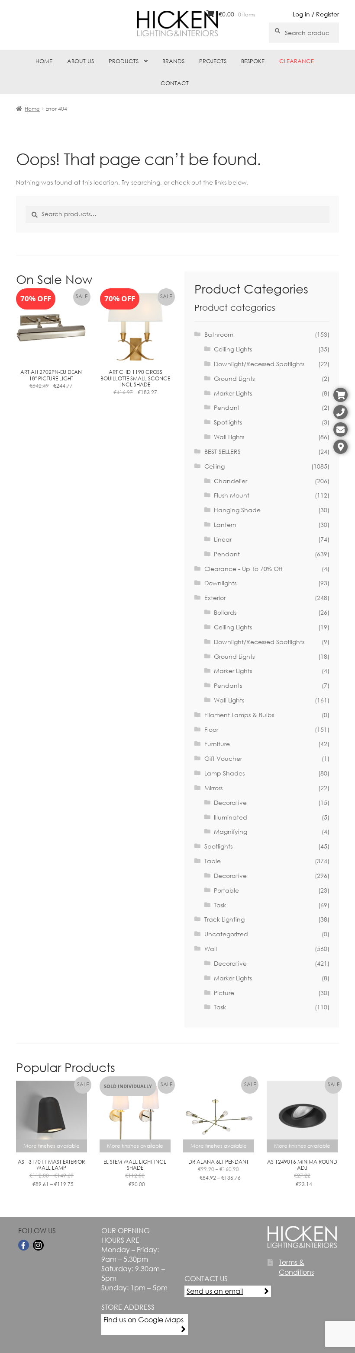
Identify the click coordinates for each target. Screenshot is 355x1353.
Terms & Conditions (296, 1266)
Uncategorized (226, 934)
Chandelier (230, 481)
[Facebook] (23, 1245)
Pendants (228, 685)
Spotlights (228, 422)
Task (220, 905)
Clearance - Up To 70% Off (243, 569)
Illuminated (230, 817)
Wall (210, 949)
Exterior (215, 598)
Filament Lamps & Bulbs (239, 715)
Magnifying (230, 831)
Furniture (217, 744)
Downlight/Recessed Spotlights (259, 364)
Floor (211, 729)
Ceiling (214, 466)
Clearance (296, 61)
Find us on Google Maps (143, 1319)
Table (212, 861)
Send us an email (215, 1291)
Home (44, 61)
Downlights (220, 583)
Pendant (227, 407)
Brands (173, 61)
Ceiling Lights (233, 349)
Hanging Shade (237, 510)
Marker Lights (233, 393)
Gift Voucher (223, 758)
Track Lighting (224, 919)
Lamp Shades (224, 773)
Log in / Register (316, 14)
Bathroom (218, 334)
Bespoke (253, 61)
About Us (80, 61)
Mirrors (213, 788)
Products (124, 61)
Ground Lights (234, 378)
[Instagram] (38, 1245)
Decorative (230, 802)
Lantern (225, 524)
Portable (226, 890)
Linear (223, 539)
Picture (224, 993)
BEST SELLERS (222, 451)
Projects (212, 61)
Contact (175, 83)
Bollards (225, 612)
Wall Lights (229, 437)
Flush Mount (231, 495)
